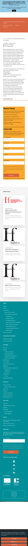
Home (4, 38)
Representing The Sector (9, 405)
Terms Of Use (14, 495)
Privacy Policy (14, 494)
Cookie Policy (14, 493)
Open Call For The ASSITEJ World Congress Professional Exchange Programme (14, 112)
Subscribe (5, 429)
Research (5, 407)
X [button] (27, 1)
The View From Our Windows (10, 114)
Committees (6, 362)
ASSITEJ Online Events (8, 423)
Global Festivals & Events (9, 425)
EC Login (14, 497)
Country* (6, 154)
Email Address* (7, 137)
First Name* (6, 143)
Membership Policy (7, 397)
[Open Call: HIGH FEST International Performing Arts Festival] (14, 210)
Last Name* (6, 148)
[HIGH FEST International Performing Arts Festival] (14, 244)
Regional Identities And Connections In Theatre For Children (13, 119)
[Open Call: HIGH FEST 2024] (14, 280)
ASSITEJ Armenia (9, 197)
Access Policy (14, 492)
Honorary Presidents (8, 393)
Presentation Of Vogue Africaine (11, 116)
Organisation (7, 160)
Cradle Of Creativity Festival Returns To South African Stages (13, 123)
